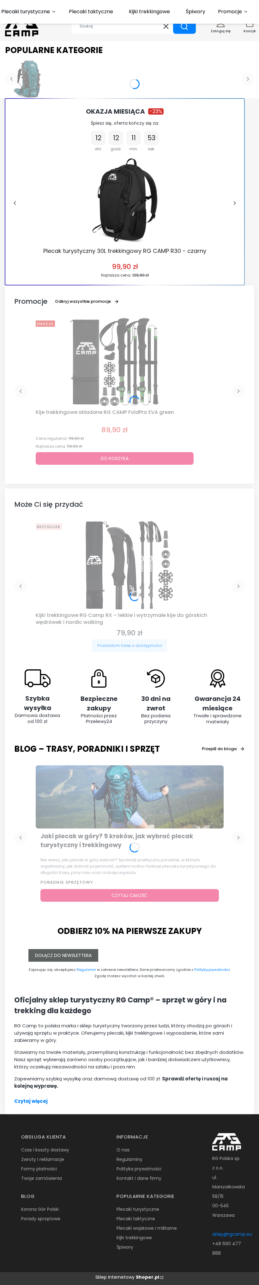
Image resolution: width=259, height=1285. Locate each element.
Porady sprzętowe (40, 1219)
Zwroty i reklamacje (42, 1159)
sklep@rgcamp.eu (232, 1234)
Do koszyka (115, 458)
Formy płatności (39, 1169)
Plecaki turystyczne (138, 1209)
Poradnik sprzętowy (66, 882)
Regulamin (86, 969)
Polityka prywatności (139, 1169)
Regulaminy (129, 1159)
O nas (123, 1150)
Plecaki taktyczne (136, 1219)
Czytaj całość (129, 895)
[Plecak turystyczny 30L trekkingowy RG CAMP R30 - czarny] (125, 200)
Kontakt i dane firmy (139, 1178)
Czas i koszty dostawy (45, 1150)
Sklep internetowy (127, 1277)
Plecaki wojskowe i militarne (147, 1228)
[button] (184, 26)
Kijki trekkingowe (134, 1237)
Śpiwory (125, 1247)
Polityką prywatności (212, 969)
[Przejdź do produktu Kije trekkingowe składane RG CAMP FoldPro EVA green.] (115, 362)
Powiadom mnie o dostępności (129, 645)
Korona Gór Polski (40, 1209)
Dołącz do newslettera (63, 955)
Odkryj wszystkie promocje (83, 301)
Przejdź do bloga (219, 749)
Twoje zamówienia (41, 1178)
